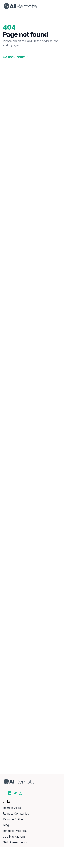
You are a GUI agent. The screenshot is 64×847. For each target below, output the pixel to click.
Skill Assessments (15, 842)
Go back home (16, 57)
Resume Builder (13, 819)
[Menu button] (57, 6)
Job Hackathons (14, 836)
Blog (6, 825)
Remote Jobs (12, 808)
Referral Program (15, 830)
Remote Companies (16, 813)
